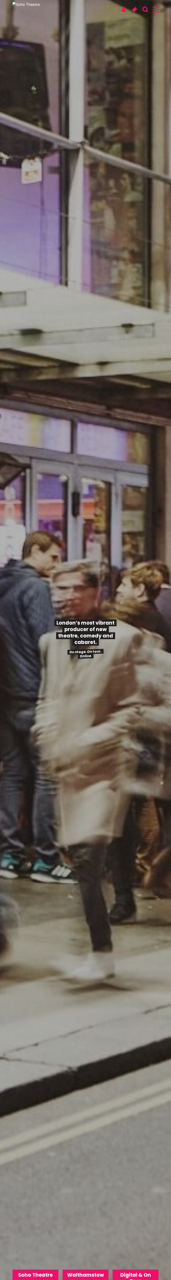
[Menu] (155, 9)
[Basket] (134, 9)
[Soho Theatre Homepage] (28, 4)
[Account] (124, 9)
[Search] (145, 9)
